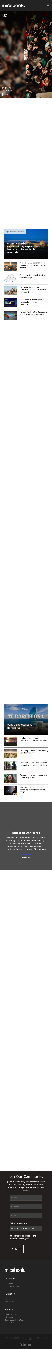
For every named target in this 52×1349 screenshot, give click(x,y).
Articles (7, 1299)
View (6, 94)
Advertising (9, 1317)
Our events (9, 1283)
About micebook (11, 1314)
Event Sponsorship (12, 1286)
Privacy (29, 1340)
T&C (21, 1340)
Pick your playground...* (20, 1223)
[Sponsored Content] (26, 258)
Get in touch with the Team (14, 1320)
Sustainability (10, 1323)
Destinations (9, 1302)
